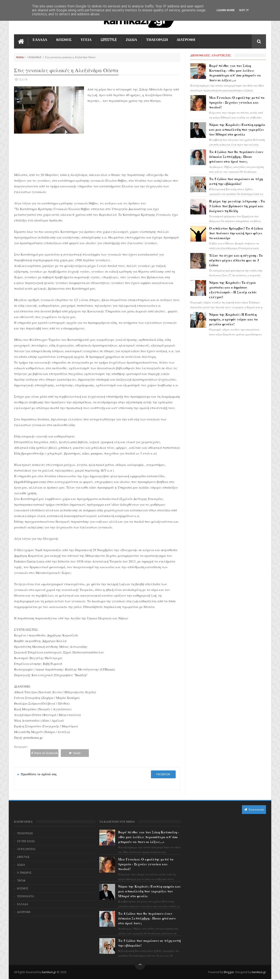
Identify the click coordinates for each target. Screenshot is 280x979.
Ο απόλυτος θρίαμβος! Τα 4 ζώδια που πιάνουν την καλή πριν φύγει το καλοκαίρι (236, 233)
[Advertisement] (134, 139)
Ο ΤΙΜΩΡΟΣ (24, 872)
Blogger (229, 972)
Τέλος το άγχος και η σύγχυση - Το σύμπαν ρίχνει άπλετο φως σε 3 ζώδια (236, 260)
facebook (163, 774)
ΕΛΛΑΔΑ (40, 40)
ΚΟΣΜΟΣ (64, 40)
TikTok (21, 880)
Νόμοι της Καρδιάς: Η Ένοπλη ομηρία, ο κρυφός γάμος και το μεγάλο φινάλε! (233, 319)
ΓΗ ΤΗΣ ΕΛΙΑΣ (26, 841)
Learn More (226, 10)
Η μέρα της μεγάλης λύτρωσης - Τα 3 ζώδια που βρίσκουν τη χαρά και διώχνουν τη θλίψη (237, 206)
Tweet (76, 753)
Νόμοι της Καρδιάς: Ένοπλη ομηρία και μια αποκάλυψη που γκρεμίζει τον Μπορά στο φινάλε (237, 129)
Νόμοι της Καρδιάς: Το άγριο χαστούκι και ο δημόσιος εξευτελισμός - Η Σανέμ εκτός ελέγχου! (233, 289)
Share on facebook (46, 753)
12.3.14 (22, 79)
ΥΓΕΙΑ (86, 40)
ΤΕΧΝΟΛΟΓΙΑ (25, 896)
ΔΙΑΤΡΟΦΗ (186, 40)
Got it (244, 10)
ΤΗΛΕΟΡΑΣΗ (157, 40)
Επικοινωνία (256, 809)
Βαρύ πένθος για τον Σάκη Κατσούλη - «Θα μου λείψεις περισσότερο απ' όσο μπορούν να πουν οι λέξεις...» (235, 72)
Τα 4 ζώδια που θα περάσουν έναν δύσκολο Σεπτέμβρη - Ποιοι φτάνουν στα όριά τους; (236, 156)
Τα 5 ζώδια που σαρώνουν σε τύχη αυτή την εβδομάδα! (236, 181)
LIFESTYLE (109, 40)
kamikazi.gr (49, 972)
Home (20, 57)
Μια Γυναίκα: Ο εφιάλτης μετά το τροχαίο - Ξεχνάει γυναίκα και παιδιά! (236, 102)
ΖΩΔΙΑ (131, 40)
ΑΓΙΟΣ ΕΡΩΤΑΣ (26, 849)
